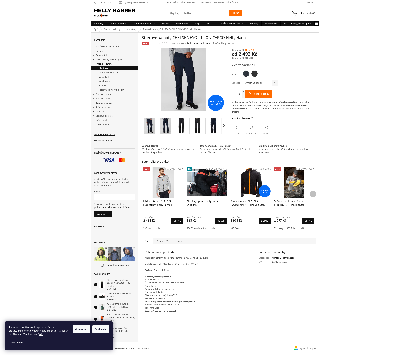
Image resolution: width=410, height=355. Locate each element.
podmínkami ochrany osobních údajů (112, 207)
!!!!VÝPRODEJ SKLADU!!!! (107, 46)
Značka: (223, 43)
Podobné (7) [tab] (163, 241)
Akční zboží (101, 120)
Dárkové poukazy (104, 124)
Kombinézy (104, 81)
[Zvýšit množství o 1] (243, 92)
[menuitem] (98, 23)
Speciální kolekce (104, 115)
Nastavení (17, 342)
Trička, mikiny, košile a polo (109, 59)
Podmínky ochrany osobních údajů (219, 2)
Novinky (100, 50)
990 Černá (235, 228)
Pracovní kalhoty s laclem (111, 89)
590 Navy (148, 228)
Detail (177, 220)
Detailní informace (241, 117)
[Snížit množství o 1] (243, 96)
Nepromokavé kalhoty (110, 72)
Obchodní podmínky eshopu (180, 2)
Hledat (235, 13)
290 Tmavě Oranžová (197, 228)
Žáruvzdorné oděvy (105, 102)
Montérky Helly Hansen (283, 257)
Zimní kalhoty (106, 76)
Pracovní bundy (103, 94)
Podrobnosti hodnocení (198, 43)
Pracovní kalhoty (104, 63)
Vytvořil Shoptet (308, 348)
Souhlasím (100, 329)
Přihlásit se (103, 214)
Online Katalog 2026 (104, 134)
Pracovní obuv (103, 98)
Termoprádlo (102, 55)
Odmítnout (81, 329)
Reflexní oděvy (103, 107)
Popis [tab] (147, 241)
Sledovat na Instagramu (117, 265)
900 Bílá (291, 228)
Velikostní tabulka (103, 140)
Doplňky (100, 111)
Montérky (103, 68)
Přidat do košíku (261, 93)
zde (41, 334)
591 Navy (278, 228)
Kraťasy (102, 85)
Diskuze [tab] (179, 241)
